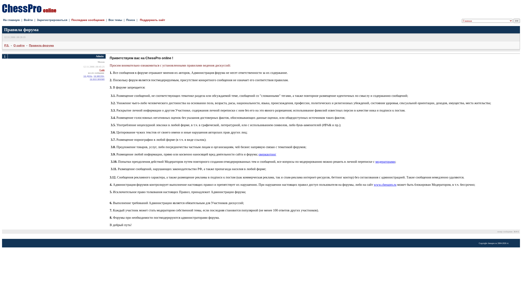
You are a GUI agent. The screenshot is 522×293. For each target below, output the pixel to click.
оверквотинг (267, 154)
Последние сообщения (87, 20)
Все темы (115, 20)
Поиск (130, 20)
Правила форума (41, 45)
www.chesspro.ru (385, 184)
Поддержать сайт (152, 20)
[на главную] (29, 11)
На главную (11, 20)
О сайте (19, 45)
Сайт (102, 70)
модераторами (385, 161)
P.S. (6, 45)
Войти (28, 20)
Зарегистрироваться (52, 20)
